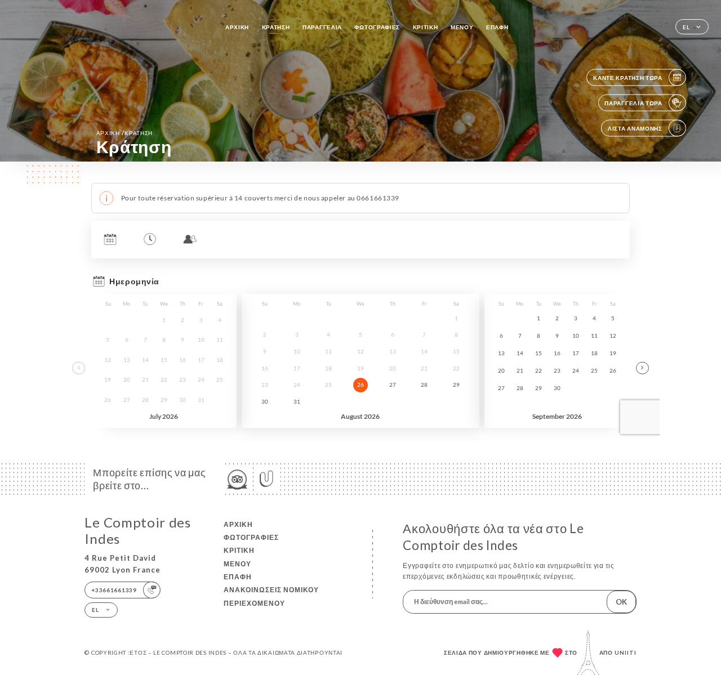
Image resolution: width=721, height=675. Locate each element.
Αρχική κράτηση (124, 132)
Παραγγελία (322, 27)
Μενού (462, 27)
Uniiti (626, 652)
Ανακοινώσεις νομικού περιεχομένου (271, 596)
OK (621, 601)
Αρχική (237, 27)
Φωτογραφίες (377, 27)
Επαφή (497, 27)
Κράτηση (276, 27)
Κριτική (425, 27)
